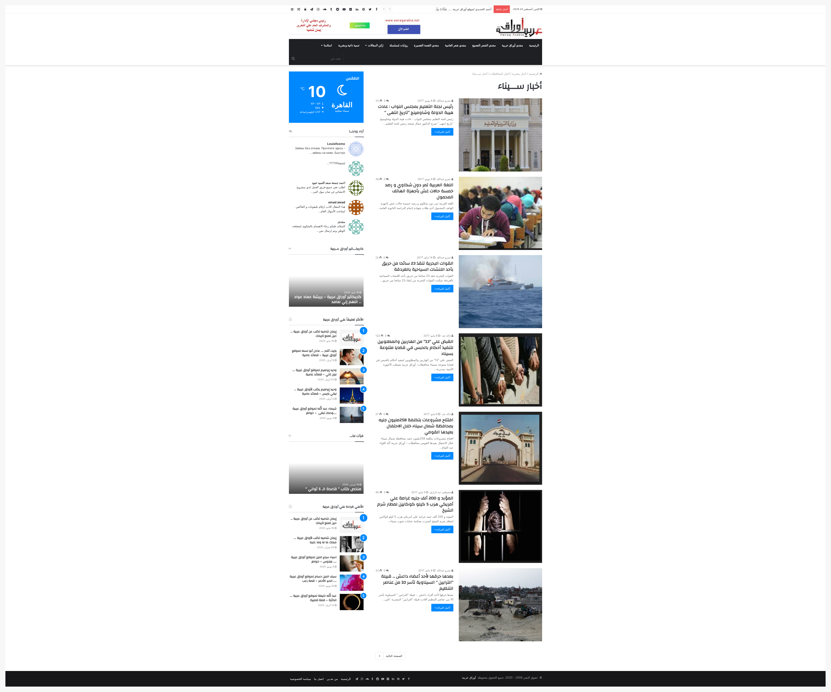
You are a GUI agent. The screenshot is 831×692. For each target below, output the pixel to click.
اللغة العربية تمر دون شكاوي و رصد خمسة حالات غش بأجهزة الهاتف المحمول (419, 191)
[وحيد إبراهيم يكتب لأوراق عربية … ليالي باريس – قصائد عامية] (352, 395)
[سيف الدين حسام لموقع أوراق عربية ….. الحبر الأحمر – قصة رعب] (352, 583)
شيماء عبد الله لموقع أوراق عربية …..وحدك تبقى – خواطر (315, 411)
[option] (326, 283)
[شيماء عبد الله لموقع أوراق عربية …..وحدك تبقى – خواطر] (352, 415)
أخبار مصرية (519, 73)
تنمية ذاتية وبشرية (348, 45)
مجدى (341, 222)
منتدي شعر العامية (455, 45)
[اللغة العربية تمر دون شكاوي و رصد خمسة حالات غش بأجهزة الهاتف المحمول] (500, 213)
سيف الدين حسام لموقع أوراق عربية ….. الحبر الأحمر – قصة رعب (313, 579)
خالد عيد (446, 335)
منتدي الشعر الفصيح (484, 45)
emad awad (336, 202)
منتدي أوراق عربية (512, 45)
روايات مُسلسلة (399, 45)
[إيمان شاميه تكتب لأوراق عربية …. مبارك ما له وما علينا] (352, 544)
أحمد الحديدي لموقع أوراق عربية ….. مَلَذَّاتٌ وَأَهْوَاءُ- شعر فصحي (453, 9)
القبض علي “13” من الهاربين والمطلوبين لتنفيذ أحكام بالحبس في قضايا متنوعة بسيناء (415, 347)
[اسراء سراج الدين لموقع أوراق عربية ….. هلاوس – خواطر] (352, 563)
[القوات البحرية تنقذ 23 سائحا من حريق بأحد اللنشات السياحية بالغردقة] (500, 291)
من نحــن (332, 679)
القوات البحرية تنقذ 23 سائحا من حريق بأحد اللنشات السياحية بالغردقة (417, 266)
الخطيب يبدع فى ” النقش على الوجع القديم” (330, 486)
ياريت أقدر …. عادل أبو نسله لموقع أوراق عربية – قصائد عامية (314, 353)
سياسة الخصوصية (300, 679)
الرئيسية (534, 45)
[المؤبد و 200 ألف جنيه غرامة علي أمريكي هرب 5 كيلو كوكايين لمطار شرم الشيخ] (500, 526)
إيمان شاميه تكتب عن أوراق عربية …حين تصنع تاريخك (314, 334)
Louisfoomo (336, 144)
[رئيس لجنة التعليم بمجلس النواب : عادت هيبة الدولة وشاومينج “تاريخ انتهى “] (500, 135)
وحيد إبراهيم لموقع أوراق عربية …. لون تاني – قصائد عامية (314, 372)
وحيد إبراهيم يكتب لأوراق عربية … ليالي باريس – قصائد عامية (315, 392)
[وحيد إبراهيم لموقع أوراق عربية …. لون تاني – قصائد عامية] (352, 376)
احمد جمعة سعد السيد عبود (328, 183)
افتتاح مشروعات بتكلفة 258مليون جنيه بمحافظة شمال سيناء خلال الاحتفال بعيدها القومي (415, 426)
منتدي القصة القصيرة (426, 45)
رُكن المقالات (375, 45)
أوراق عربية (469, 677)
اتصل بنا (319, 679)
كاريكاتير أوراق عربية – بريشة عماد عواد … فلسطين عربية (327, 299)
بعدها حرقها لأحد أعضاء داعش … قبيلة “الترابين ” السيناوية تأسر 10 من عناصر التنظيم (417, 582)
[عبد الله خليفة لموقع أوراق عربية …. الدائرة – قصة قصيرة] (352, 602)
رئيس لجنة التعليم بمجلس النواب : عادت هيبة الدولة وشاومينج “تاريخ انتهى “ (415, 109)
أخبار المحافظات (500, 73)
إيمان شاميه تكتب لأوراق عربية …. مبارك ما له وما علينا (315, 540)
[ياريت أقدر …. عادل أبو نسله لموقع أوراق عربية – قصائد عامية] (352, 357)
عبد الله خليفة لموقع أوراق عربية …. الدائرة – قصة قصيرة (313, 598)
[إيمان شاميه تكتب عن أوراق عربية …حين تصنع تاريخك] (352, 338)
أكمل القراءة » (442, 131)
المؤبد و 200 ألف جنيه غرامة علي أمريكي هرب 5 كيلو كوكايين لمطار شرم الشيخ (415, 504)
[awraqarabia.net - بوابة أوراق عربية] (519, 27)
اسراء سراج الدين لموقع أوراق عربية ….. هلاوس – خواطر (314, 559)
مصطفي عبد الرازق (440, 492)
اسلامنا (328, 45)
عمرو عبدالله (444, 100)
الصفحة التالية (394, 656)
